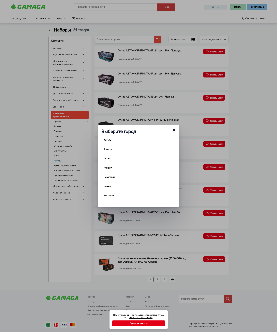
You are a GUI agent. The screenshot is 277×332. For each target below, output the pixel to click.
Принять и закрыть (138, 323)
